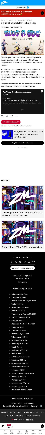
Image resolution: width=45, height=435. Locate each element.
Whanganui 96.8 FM (19, 337)
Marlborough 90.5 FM (20, 357)
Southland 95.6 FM (19, 386)
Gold (42, 412)
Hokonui (28, 415)
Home (3, 20)
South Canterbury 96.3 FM (22, 373)
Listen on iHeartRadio (22, 426)
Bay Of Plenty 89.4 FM (20, 317)
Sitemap (34, 406)
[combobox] (16, 116)
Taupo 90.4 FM (17, 327)
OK (22, 110)
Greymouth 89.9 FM (19, 363)
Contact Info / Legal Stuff (22, 276)
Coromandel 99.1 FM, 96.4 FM (23, 301)
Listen (11, 20)
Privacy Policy (16, 403)
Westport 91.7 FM (18, 360)
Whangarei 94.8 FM (19, 294)
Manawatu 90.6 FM (19, 340)
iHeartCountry (9, 415)
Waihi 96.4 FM (17, 304)
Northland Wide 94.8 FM (21, 390)
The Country (36, 415)
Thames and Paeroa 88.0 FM (23, 314)
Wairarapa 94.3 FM (19, 343)
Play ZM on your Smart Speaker (22, 137)
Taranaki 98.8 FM (18, 330)
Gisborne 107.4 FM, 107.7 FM (23, 324)
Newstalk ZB (4, 412)
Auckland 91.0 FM (18, 297)
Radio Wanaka (19, 415)
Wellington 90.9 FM (19, 350)
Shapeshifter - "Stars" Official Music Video (22, 234)
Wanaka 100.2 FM (18, 376)
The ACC (19, 412)
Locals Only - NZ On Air (25, 20)
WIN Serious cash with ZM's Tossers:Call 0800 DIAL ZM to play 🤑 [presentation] (22, 13)
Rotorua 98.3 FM (18, 320)
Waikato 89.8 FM (18, 310)
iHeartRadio (22, 282)
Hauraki (26, 412)
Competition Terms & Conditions (15, 406)
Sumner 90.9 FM (18, 370)
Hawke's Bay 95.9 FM (20, 334)
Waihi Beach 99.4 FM (20, 307)
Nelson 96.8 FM (17, 353)
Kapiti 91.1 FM (16, 347)
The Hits (12, 412)
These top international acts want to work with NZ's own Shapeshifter (22, 201)
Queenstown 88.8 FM (20, 383)
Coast (32, 412)
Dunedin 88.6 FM (18, 380)
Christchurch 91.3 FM (20, 366)
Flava (37, 412)
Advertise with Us (22, 279)
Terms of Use (29, 403)
